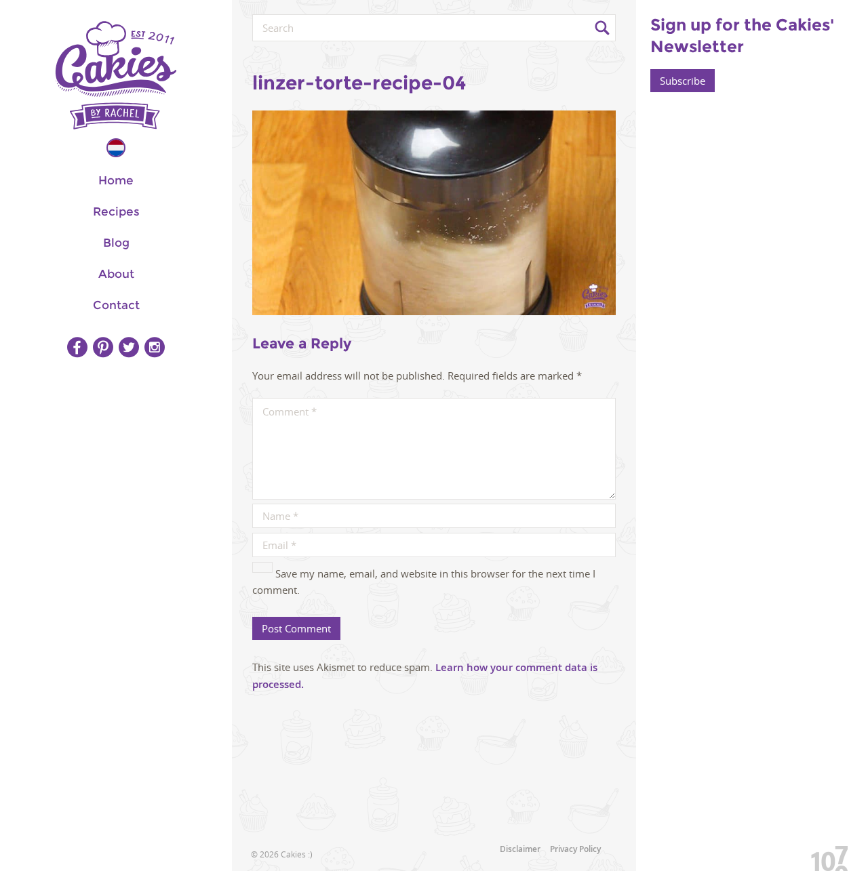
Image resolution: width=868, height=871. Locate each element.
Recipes (116, 211)
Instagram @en (154, 347)
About (116, 274)
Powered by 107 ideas (825, 855)
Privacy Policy (575, 849)
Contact (116, 305)
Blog (116, 242)
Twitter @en (129, 347)
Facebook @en (77, 347)
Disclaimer (520, 849)
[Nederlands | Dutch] (115, 147)
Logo (116, 75)
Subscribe (682, 80)
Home (116, 180)
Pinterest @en (103, 347)
